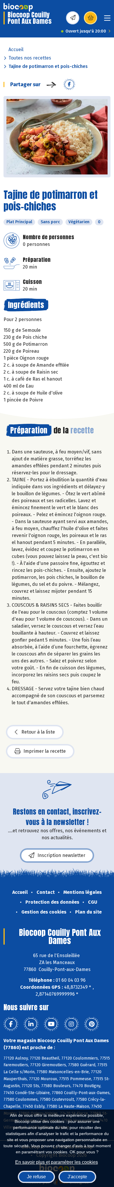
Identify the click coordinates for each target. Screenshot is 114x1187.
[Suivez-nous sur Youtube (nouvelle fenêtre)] (51, 1024)
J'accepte (77, 1176)
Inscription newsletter (61, 855)
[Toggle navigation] (107, 20)
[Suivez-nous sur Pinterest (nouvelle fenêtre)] (91, 1024)
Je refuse (36, 1176)
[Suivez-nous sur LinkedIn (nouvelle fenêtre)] (31, 1024)
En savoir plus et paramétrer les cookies (56, 1162)
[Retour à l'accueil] (18, 7)
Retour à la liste (38, 732)
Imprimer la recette (44, 751)
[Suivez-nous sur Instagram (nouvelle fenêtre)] (71, 1024)
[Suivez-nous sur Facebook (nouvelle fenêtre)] (11, 1024)
